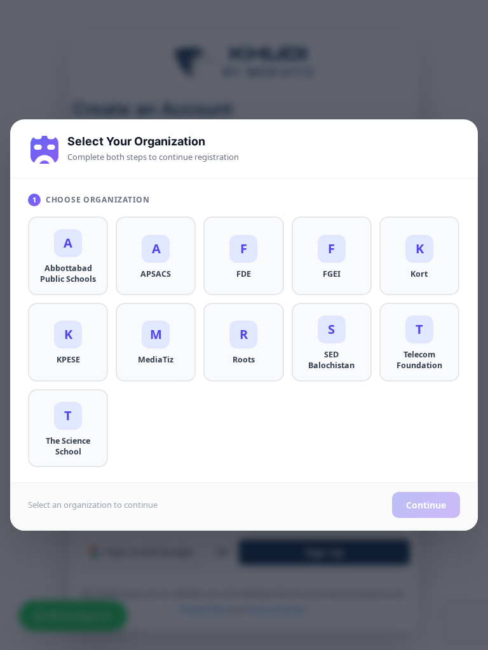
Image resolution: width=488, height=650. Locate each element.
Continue (426, 505)
